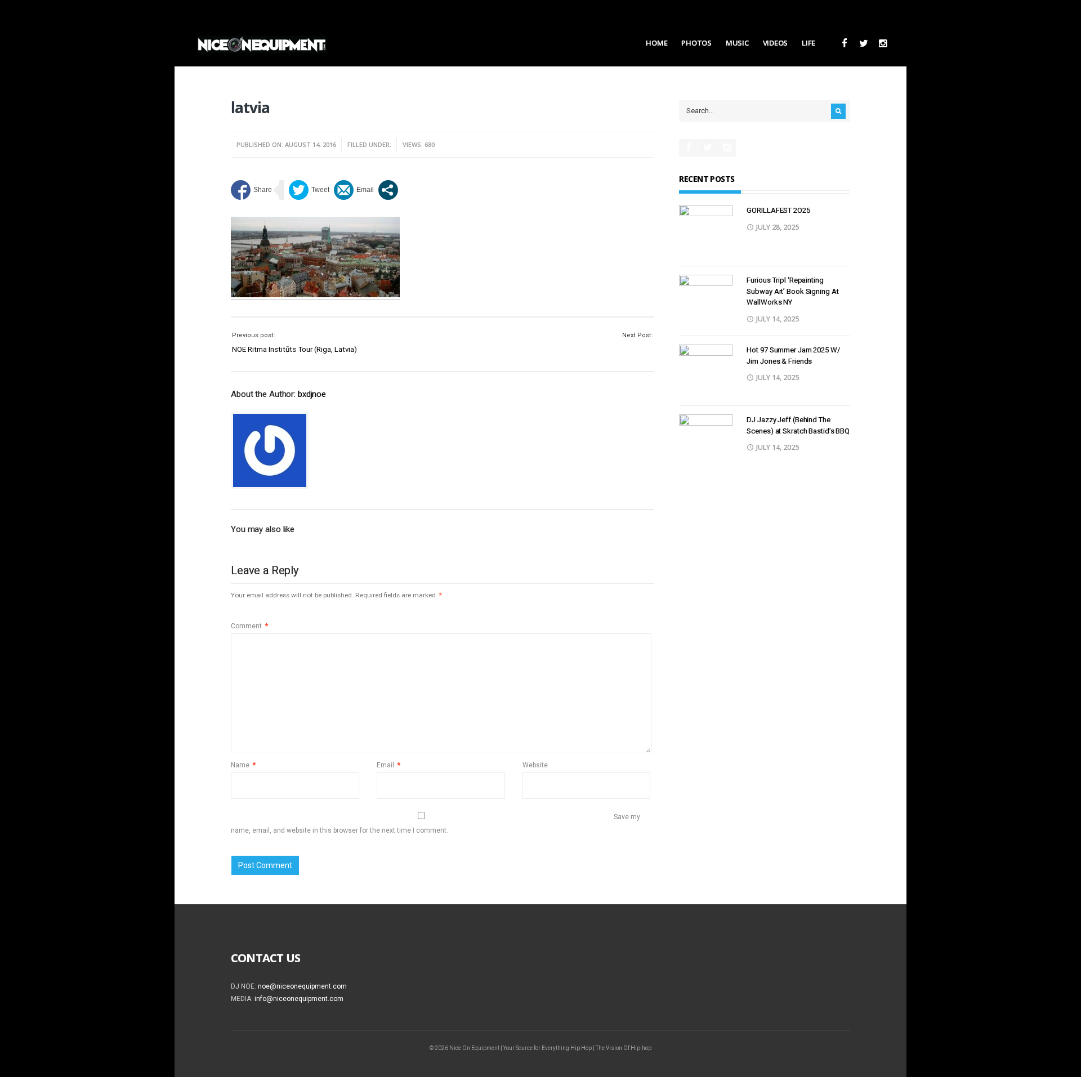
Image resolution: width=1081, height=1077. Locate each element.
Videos (775, 43)
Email (388, 765)
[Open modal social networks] (388, 190)
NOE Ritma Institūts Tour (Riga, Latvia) (294, 349)
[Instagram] (882, 43)
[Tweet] (309, 190)
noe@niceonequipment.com (302, 986)
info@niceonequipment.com (298, 999)
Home (656, 43)
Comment (249, 626)
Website (535, 765)
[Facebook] (844, 43)
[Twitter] (863, 43)
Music (737, 43)
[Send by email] (354, 190)
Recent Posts (706, 178)
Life (808, 43)
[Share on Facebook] (251, 190)
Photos (696, 43)
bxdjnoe (312, 394)
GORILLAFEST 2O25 (778, 210)
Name (243, 765)
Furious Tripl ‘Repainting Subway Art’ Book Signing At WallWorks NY (792, 291)
